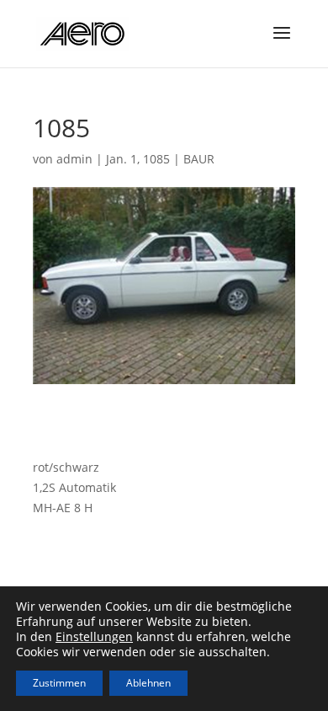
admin (74, 159)
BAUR (198, 159)
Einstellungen (94, 636)
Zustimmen (59, 683)
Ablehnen (148, 683)
